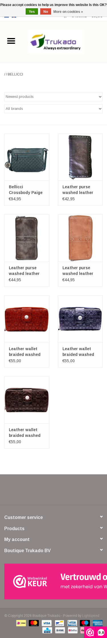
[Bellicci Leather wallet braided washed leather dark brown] (26, 399)
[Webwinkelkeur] (53, 581)
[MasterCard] (33, 623)
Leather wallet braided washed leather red (25, 351)
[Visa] (46, 623)
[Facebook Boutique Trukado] (33, 491)
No (45, 12)
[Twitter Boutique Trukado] (43, 491)
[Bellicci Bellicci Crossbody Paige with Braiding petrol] (26, 157)
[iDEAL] (20, 623)
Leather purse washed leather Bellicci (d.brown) (79, 190)
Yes (32, 12)
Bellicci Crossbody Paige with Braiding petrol (26, 190)
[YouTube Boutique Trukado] (63, 491)
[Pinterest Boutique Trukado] (53, 491)
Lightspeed (90, 616)
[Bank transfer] (59, 630)
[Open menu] (11, 40)
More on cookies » (68, 12)
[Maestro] (84, 623)
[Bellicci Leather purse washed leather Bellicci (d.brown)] (80, 157)
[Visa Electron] (71, 623)
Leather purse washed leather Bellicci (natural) (79, 270)
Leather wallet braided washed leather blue (78, 351)
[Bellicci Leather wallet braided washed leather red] (26, 318)
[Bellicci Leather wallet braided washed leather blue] (80, 318)
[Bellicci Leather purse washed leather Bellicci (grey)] (26, 237)
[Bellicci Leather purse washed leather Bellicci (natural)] (80, 237)
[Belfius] (72, 630)
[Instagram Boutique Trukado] (74, 491)
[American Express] (97, 623)
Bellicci (15, 74)
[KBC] (46, 630)
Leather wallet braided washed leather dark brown (25, 432)
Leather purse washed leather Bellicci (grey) (24, 270)
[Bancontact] (59, 623)
